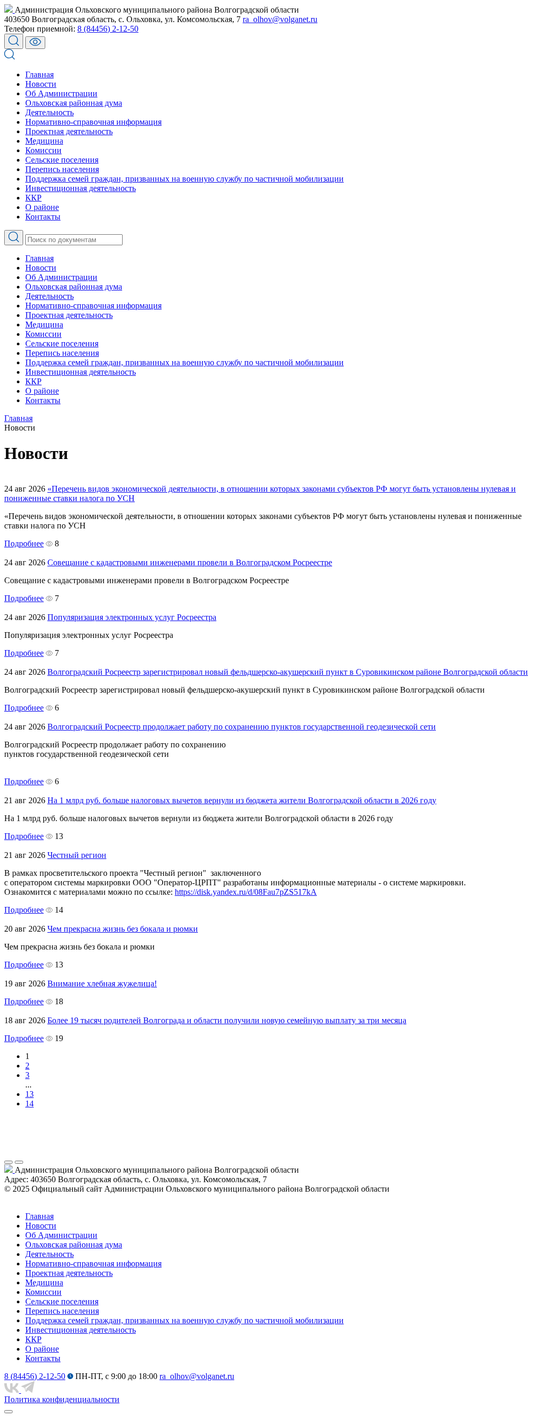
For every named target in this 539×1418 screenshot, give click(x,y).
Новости (40, 83)
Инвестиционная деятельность (80, 188)
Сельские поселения (61, 159)
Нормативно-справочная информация (93, 121)
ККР (33, 197)
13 (29, 1094)
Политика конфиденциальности (61, 1399)
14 (29, 1103)
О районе (42, 207)
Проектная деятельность (69, 131)
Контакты (43, 216)
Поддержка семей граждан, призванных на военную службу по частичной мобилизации (184, 178)
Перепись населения (62, 169)
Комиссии (43, 150)
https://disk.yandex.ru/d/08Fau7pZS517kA (246, 891)
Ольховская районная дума (73, 102)
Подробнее (24, 543)
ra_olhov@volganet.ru (280, 19)
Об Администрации (61, 93)
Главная (39, 74)
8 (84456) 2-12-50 (107, 28)
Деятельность (49, 112)
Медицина (44, 140)
